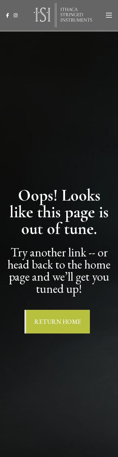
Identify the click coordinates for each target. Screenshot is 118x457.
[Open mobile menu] (109, 15)
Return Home (57, 322)
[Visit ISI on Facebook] (9, 15)
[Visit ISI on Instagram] (17, 15)
